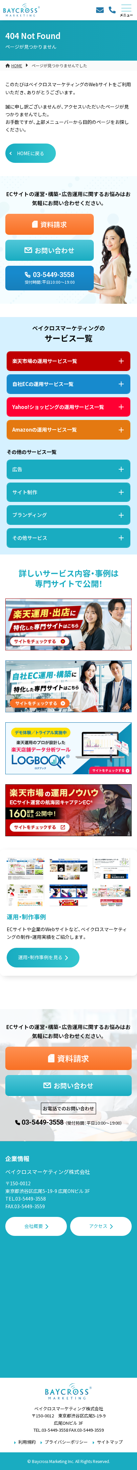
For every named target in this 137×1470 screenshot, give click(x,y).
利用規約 (27, 1442)
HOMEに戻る (30, 153)
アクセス (98, 1226)
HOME (16, 65)
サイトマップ (110, 1442)
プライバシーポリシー (66, 1442)
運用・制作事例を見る (40, 957)
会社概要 (33, 1226)
